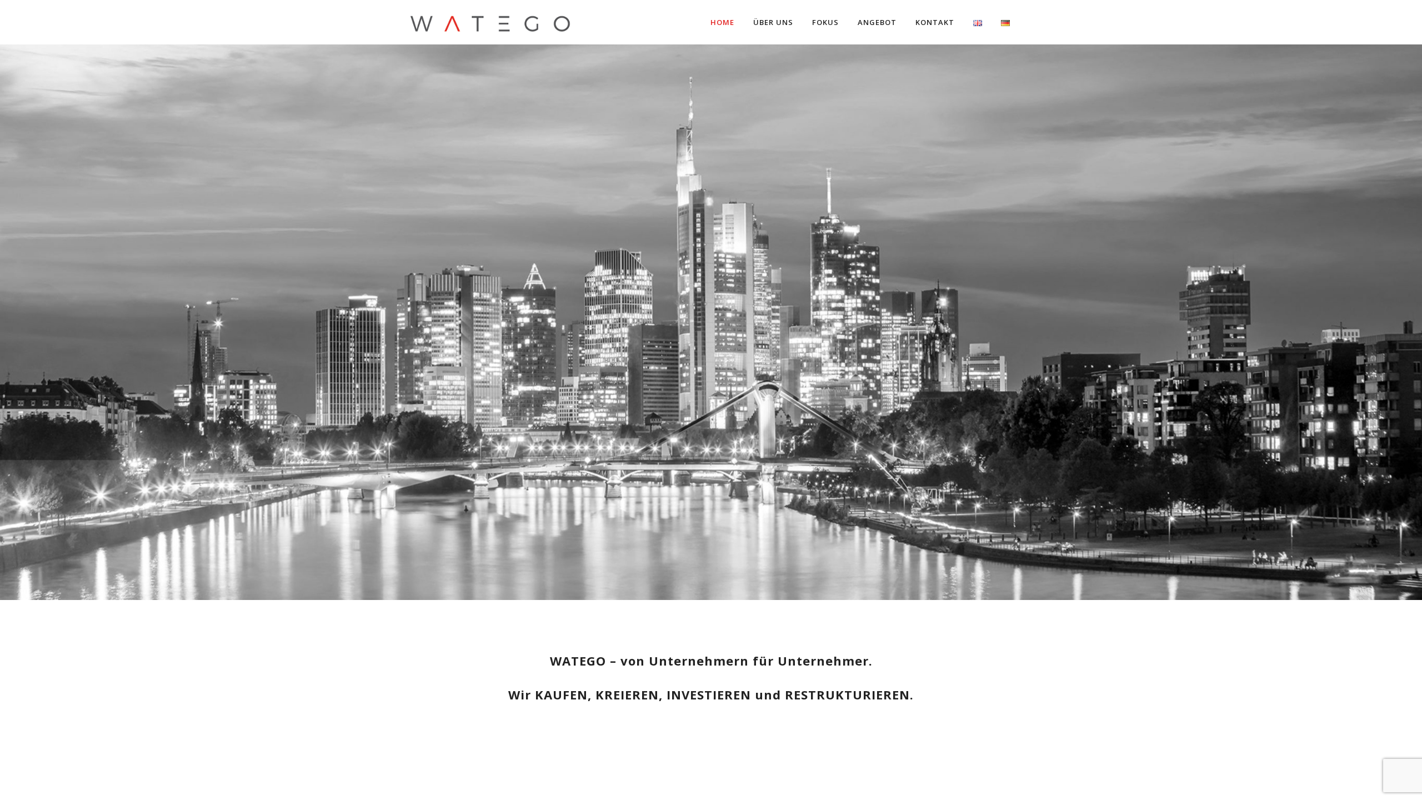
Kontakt (934, 22)
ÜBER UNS (773, 22)
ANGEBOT (877, 22)
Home (722, 22)
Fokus (825, 22)
